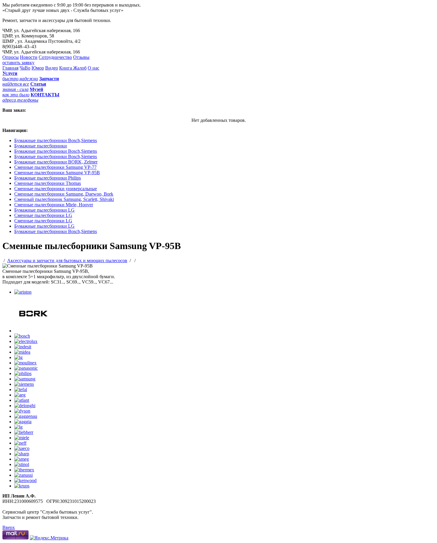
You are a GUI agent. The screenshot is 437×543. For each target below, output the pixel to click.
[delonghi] (24, 405)
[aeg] (20, 394)
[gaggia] (23, 421)
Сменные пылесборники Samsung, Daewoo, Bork (63, 193)
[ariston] (23, 292)
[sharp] (21, 453)
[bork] (33, 330)
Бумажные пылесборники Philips (47, 177)
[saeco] (21, 448)
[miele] (21, 437)
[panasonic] (26, 368)
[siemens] (24, 384)
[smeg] (21, 459)
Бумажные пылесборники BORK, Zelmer (56, 161)
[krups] (21, 485)
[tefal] (20, 389)
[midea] (22, 352)
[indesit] (22, 346)
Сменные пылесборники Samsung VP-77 (55, 167)
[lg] (18, 357)
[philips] (23, 373)
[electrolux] (25, 341)
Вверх (8, 527)
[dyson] (22, 410)
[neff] (20, 443)
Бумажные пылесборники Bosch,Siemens (55, 140)
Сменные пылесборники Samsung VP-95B (57, 172)
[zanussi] (23, 475)
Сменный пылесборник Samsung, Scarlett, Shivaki (64, 199)
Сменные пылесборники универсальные (55, 188)
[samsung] (24, 378)
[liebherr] (23, 432)
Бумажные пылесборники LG (44, 210)
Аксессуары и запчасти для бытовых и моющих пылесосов (67, 260)
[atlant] (21, 400)
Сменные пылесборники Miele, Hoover (53, 204)
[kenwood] (25, 480)
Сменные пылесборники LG (43, 215)
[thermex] (24, 469)
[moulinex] (25, 362)
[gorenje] (18, 426)
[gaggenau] (25, 416)
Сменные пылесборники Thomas (47, 183)
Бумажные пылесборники (40, 145)
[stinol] (21, 464)
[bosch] (22, 336)
